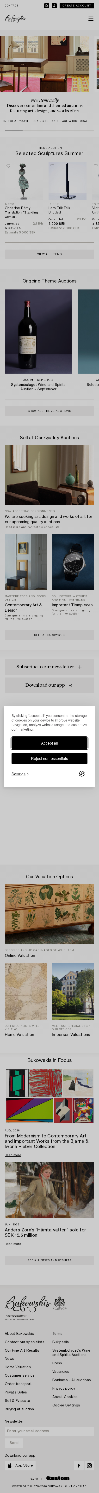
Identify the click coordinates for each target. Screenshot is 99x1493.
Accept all (49, 743)
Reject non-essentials (49, 758)
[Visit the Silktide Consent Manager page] (81, 774)
